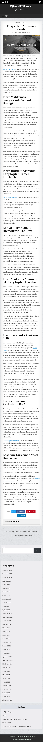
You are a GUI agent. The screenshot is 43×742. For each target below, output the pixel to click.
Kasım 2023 (6, 689)
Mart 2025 (6, 631)
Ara (3, 547)
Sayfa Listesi (6, 723)
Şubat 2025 (6, 635)
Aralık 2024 (6, 642)
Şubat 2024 (6, 678)
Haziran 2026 (7, 577)
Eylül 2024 (6, 653)
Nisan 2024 (6, 671)
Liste (4, 715)
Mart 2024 (6, 675)
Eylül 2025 (6, 610)
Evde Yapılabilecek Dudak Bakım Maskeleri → (21, 531)
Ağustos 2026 (7, 570)
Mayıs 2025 (6, 624)
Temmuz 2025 (7, 617)
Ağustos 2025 (7, 613)
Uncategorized (21, 23)
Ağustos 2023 (7, 700)
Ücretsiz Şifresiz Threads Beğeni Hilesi (16, 726)
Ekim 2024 (6, 649)
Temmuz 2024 (7, 660)
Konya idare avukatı (10, 197)
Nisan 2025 (6, 628)
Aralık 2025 (6, 599)
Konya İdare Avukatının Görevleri (21, 28)
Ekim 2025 (6, 606)
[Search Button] (40, 2)
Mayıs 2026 (6, 581)
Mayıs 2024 (6, 667)
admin (15, 32)
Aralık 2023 (6, 685)
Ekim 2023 (6, 693)
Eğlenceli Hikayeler (21, 6)
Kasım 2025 (6, 603)
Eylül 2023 (6, 696)
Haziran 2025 (7, 621)
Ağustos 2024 (7, 657)
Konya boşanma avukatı (11, 441)
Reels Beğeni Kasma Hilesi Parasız (14, 719)
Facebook (21, 512)
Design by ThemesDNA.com (21, 739)
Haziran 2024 (7, 664)
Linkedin (22, 516)
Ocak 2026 (6, 595)
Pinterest (32, 512)
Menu (6, 2)
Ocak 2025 (6, 639)
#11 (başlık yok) (7, 712)
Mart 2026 (6, 588)
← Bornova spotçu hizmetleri (21, 535)
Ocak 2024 (6, 682)
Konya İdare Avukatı (10, 69)
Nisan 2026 (6, 585)
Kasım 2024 (6, 646)
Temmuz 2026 (7, 574)
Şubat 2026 (6, 592)
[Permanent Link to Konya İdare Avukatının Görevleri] (21, 44)
